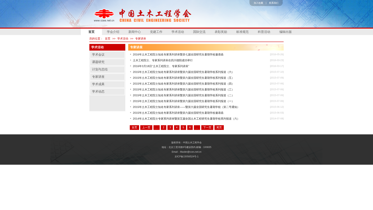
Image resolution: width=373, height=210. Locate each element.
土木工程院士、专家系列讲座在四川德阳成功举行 (163, 60)
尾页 (219, 127)
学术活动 (178, 31)
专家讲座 (140, 38)
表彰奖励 (221, 31)
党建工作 (156, 31)
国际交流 (199, 31)
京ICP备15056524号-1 (187, 156)
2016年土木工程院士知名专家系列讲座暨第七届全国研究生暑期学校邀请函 (178, 54)
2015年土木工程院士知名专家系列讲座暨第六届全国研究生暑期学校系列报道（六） (183, 72)
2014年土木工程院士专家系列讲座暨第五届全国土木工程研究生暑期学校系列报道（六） (186, 118)
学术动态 (98, 91)
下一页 (207, 127)
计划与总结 (100, 69)
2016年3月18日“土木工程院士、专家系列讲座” (161, 66)
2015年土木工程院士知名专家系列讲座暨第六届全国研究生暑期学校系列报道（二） (183, 95)
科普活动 (264, 31)
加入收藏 (258, 3)
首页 (91, 31)
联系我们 (273, 3)
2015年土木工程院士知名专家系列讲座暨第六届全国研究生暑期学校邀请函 (178, 112)
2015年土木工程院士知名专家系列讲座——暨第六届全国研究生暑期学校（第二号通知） (186, 106)
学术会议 (98, 54)
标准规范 (242, 31)
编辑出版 (285, 31)
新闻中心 (134, 31)
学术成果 (98, 84)
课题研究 (98, 62)
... (156, 127)
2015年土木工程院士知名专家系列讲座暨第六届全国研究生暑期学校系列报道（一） (183, 101)
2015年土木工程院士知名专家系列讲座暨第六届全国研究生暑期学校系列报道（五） (183, 77)
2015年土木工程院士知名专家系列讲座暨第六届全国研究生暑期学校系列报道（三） (183, 89)
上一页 (146, 127)
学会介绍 (113, 31)
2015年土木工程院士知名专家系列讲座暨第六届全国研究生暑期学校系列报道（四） (183, 83)
